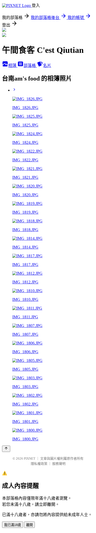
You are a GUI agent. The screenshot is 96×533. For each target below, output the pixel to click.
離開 (29, 525)
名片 (47, 65)
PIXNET (29, 458)
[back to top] (6, 449)
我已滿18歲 (12, 525)
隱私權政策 (39, 464)
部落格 (30, 65)
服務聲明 (59, 464)
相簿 (12, 65)
